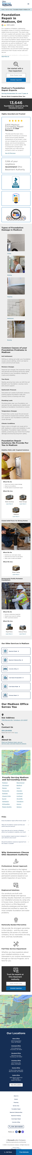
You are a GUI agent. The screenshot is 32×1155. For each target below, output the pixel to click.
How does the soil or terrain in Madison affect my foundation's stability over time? (14, 831)
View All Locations (16, 1084)
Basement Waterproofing (16, 1112)
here (16, 732)
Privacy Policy (16, 1147)
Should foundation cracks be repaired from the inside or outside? (14, 842)
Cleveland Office (16, 1053)
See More (5, 56)
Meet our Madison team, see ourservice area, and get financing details (14, 743)
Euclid (4, 799)
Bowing (9, 340)
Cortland (19, 796)
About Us (16, 1095)
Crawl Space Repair (16, 1118)
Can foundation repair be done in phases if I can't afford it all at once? (14, 837)
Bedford (19, 785)
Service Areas (9, 9)
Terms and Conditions (16, 1149)
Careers (16, 1099)
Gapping (9, 296)
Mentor (4, 788)
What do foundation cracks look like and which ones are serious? (13, 825)
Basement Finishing (16, 1115)
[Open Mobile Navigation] (28, 4)
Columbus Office (16, 1060)
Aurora (19, 804)
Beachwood (20, 783)
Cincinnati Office (16, 1045)
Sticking (9, 275)
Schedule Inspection (16, 80)
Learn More (9, 503)
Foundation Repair (16, 1109)
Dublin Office (16, 1075)
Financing (16, 1102)
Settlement (10, 318)
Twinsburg (20, 801)
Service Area (16, 1105)
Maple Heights (6, 807)
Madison (5, 783)
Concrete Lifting (16, 1122)
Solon (18, 788)
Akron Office (16, 1038)
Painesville (5, 791)
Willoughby (6, 804)
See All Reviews (10, 153)
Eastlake (5, 793)
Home (3, 9)
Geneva (19, 807)
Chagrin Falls (6, 796)
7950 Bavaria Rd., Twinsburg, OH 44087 (15, 720)
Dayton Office (16, 1067)
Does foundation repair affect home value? (14, 820)
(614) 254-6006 (7, 730)
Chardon (19, 791)
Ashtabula (5, 801)
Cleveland (5, 785)
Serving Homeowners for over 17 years (14, 93)
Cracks (9, 253)
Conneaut (20, 793)
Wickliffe (20, 799)
